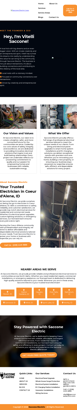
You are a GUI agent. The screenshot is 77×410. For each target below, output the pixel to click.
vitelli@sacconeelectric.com (69, 395)
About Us (53, 4)
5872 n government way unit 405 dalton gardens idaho (69, 382)
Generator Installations (44, 390)
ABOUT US (23, 381)
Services (41, 8)
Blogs (40, 17)
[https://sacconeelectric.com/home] (20, 10)
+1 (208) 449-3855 (68, 390)
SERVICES (23, 384)
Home (41, 4)
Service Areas (44, 13)
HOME (21, 378)
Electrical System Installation (46, 384)
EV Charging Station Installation (47, 387)
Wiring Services (41, 393)
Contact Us (54, 17)
